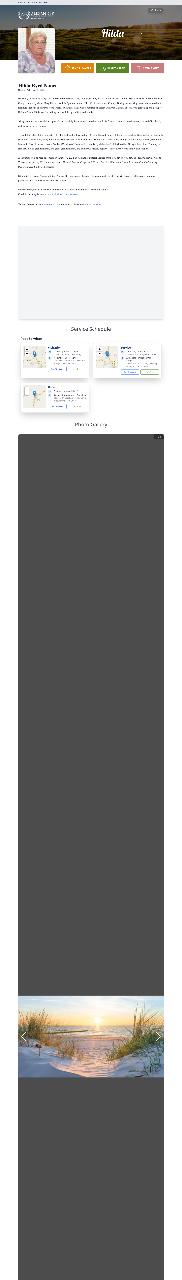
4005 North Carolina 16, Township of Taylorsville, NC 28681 (70, 399)
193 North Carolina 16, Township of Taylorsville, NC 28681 (69, 362)
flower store (95, 204)
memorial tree (52, 204)
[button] (34, 354)
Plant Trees (77, 369)
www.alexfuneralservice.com (63, 194)
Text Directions (57, 369)
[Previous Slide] (24, 1036)
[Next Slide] (158, 1036)
